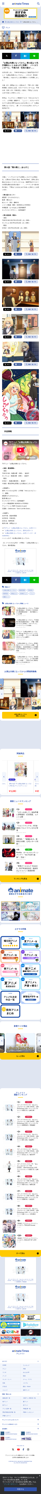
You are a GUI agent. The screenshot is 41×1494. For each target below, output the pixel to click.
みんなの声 (26, 1372)
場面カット (6, 596)
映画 (24, 1376)
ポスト (8, 130)
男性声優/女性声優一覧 (9, 1412)
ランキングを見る (20, 879)
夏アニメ (25, 1401)
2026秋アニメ (23, 593)
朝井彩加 (5, 593)
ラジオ (4, 1372)
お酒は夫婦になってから (9, 590)
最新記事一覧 (6, 1398)
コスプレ (25, 1383)
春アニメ (5, 1401)
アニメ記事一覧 (7, 1408)
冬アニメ (25, 1405)
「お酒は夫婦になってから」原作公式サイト (18, 530)
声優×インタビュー (28, 1412)
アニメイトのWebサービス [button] (9, 1424)
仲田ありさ (14, 593)
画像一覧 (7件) (32, 131)
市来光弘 (30, 590)
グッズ (4, 1376)
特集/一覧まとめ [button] (6, 1394)
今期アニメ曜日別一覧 (29, 1398)
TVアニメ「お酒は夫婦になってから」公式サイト (20, 528)
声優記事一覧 (27, 1408)
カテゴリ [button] (4, 1361)
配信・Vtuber (27, 1386)
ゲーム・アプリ (27, 1379)
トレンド (5, 1390)
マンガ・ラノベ (7, 1379)
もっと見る (20, 1056)
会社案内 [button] (4, 1428)
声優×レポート (7, 1415)
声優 (24, 1369)
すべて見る (20, 1253)
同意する (20, 1489)
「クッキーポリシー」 (11, 1484)
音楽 (4, 1383)
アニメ (32, 593)
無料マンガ (26, 1390)
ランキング (26, 1365)
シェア (19, 130)
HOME (4, 1365)
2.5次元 (5, 1386)
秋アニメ (5, 1405)
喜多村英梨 (22, 590)
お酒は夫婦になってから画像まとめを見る (20, 715)
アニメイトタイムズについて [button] (10, 1419)
